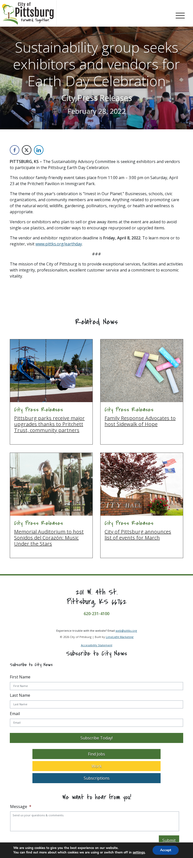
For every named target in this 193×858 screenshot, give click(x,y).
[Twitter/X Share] (26, 150)
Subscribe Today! (96, 738)
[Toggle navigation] (180, 14)
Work (96, 766)
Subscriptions (97, 778)
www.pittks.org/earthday (58, 244)
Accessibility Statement (96, 645)
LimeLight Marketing (119, 637)
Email (15, 713)
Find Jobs (96, 754)
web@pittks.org (126, 630)
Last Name (20, 695)
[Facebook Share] (14, 150)
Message (20, 806)
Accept (165, 850)
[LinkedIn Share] (38, 150)
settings (139, 852)
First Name (20, 677)
